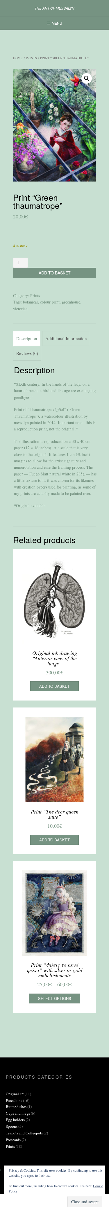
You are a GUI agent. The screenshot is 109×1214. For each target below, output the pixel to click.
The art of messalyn (54, 8)
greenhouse (71, 302)
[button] (86, 78)
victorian (20, 308)
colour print (50, 302)
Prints (31, 58)
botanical (30, 302)
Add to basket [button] (54, 686)
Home (18, 58)
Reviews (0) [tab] (27, 353)
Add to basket (55, 273)
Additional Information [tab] (66, 338)
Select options (54, 998)
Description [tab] (26, 338)
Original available (30, 505)
